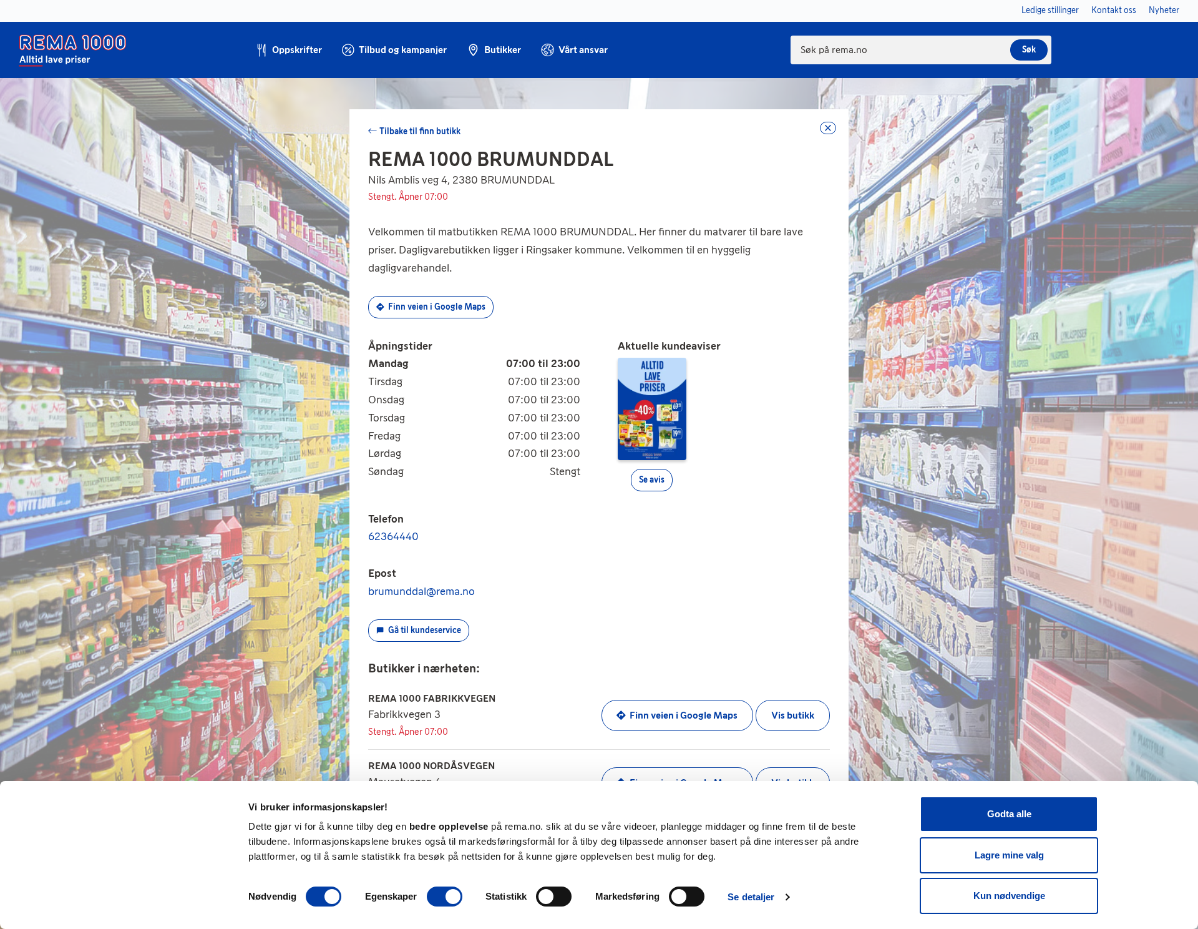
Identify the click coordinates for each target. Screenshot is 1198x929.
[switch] (444, 897)
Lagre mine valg (1009, 855)
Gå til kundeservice (424, 630)
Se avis (652, 479)
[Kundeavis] (652, 408)
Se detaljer (751, 897)
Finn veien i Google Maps (436, 307)
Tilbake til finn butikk (419, 131)
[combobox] (921, 50)
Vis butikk (792, 715)
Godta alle (1009, 814)
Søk (1029, 49)
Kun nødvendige (1009, 895)
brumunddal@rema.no (421, 591)
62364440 (393, 536)
